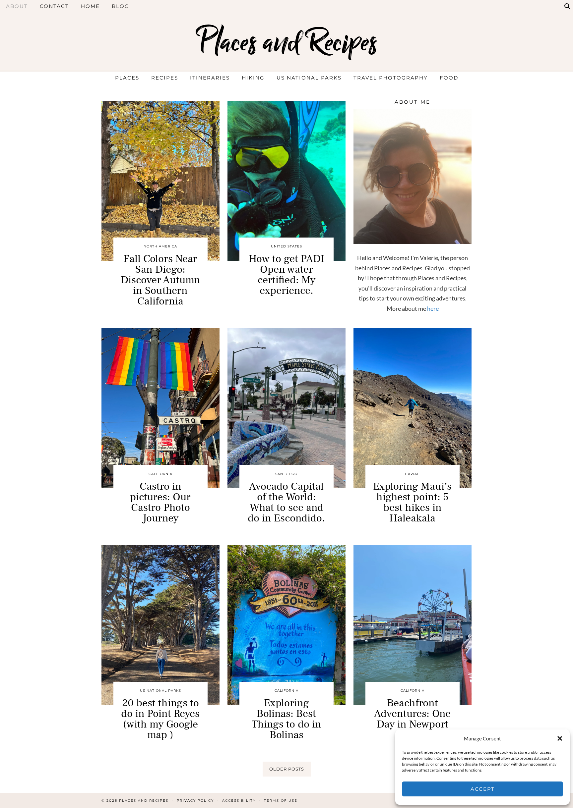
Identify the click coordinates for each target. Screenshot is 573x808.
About (17, 6)
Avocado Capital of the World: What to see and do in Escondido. (286, 502)
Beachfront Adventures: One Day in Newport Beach (412, 719)
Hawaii (412, 474)
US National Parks (309, 78)
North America (160, 246)
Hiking (253, 78)
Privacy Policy (195, 800)
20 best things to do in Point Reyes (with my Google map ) (160, 719)
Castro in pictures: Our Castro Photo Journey (160, 502)
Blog (120, 6)
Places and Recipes (286, 42)
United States (286, 246)
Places (127, 78)
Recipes (164, 78)
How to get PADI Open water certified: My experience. (286, 274)
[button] (559, 738)
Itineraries (210, 78)
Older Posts (286, 769)
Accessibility (239, 800)
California (160, 474)
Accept (483, 789)
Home (90, 6)
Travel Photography (390, 78)
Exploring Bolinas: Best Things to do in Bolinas (286, 719)
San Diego (286, 474)
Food (449, 78)
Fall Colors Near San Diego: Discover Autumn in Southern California (160, 280)
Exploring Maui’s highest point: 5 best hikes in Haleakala (412, 502)
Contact (54, 6)
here (433, 308)
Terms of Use (280, 800)
